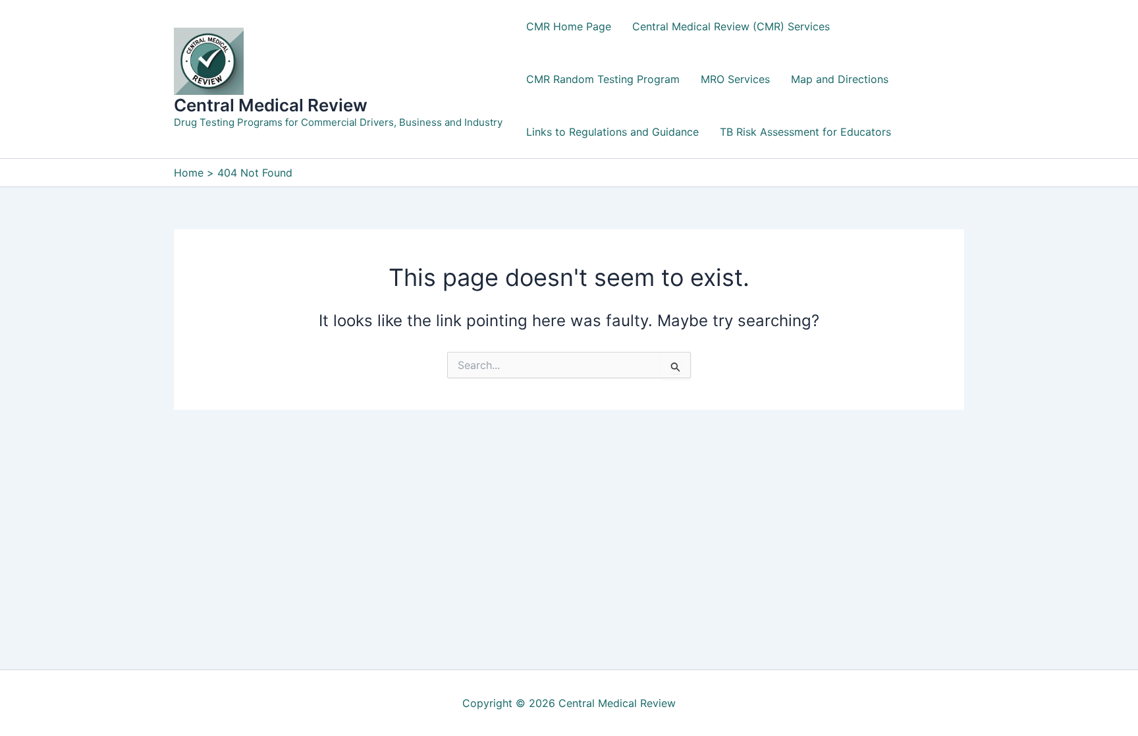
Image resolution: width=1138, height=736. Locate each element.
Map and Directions (839, 79)
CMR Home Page (568, 26)
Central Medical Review (270, 105)
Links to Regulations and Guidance (612, 131)
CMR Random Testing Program (603, 79)
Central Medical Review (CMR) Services (731, 26)
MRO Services (735, 79)
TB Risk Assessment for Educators (805, 131)
